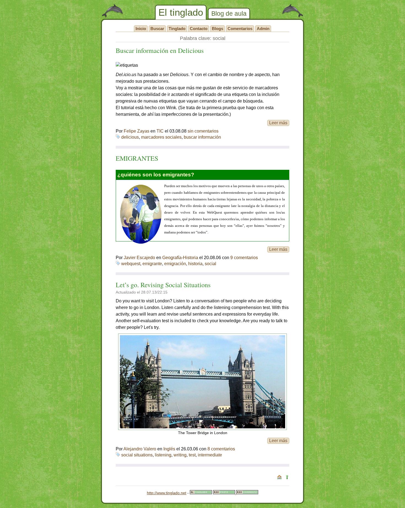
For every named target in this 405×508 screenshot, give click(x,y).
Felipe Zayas (136, 131)
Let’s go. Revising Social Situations (163, 284)
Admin (263, 28)
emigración (175, 263)
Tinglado (177, 28)
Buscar (157, 28)
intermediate (210, 455)
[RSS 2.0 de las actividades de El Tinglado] (224, 493)
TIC (160, 131)
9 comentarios (244, 257)
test (192, 455)
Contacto (198, 28)
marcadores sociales (161, 137)
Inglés (169, 449)
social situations (137, 455)
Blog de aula (229, 13)
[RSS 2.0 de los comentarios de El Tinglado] (247, 493)
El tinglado (180, 12)
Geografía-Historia (180, 257)
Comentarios (240, 28)
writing (180, 455)
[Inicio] (279, 478)
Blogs (217, 28)
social (210, 263)
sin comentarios (203, 131)
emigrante (152, 263)
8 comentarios (221, 449)
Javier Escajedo (139, 257)
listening (163, 455)
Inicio (141, 28)
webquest (130, 263)
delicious (130, 137)
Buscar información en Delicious (160, 50)
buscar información (202, 137)
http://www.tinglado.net (166, 493)
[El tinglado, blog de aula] (201, 493)
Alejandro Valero (139, 449)
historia (195, 263)
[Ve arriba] (287, 478)
